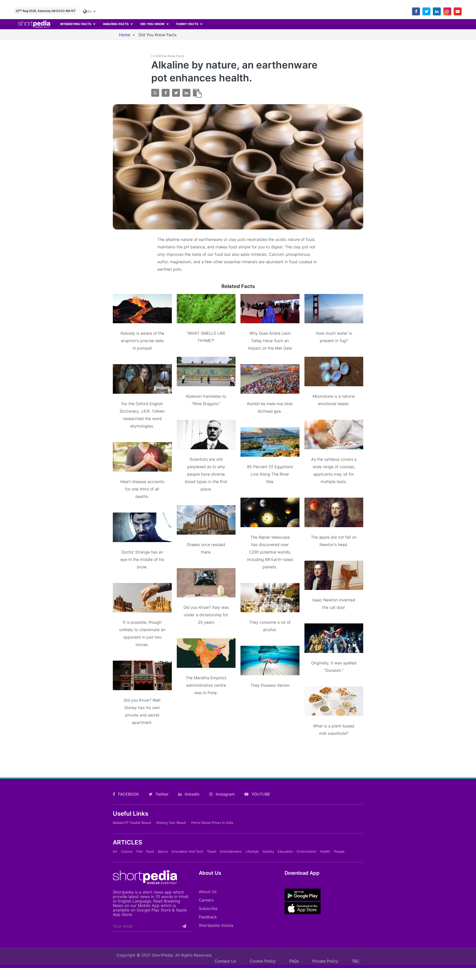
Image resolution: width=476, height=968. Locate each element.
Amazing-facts (116, 24)
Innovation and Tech (187, 851)
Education (285, 851)
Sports (163, 851)
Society (268, 851)
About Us (207, 891)
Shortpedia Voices (216, 925)
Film (139, 851)
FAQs (294, 961)
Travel (211, 851)
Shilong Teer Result (171, 823)
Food (150, 851)
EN (89, 11)
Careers (206, 900)
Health (325, 851)
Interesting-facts (76, 24)
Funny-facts (187, 24)
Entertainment (231, 851)
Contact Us (225, 961)
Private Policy (325, 961)
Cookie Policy (263, 961)
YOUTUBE (260, 794)
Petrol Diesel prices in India (212, 823)
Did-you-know (152, 24)
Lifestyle (252, 851)
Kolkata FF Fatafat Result (132, 823)
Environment (306, 851)
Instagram (225, 794)
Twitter (161, 794)
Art (115, 851)
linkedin (192, 794)
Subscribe (208, 908)
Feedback (208, 916)
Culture (127, 851)
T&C (355, 961)
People (339, 851)
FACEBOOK (128, 794)
